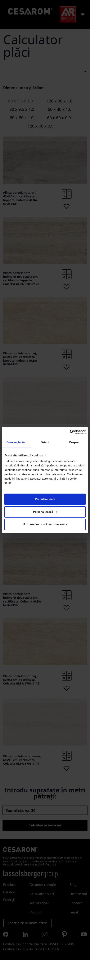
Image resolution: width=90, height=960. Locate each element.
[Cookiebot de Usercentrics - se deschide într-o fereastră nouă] (67, 432)
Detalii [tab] (45, 442)
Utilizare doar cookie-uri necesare (45, 524)
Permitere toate (45, 499)
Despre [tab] (73, 442)
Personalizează (43, 511)
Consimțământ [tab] (16, 442)
